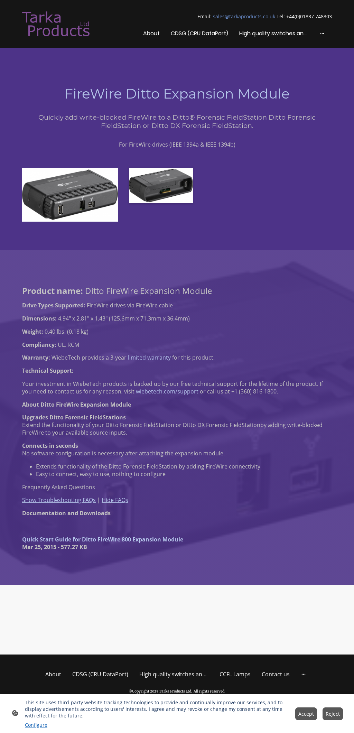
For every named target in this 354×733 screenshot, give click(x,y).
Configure (36, 725)
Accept (306, 714)
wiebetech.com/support (167, 391)
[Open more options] (322, 33)
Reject (333, 714)
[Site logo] (56, 23)
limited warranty (149, 357)
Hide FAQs (115, 500)
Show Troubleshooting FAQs (59, 500)
